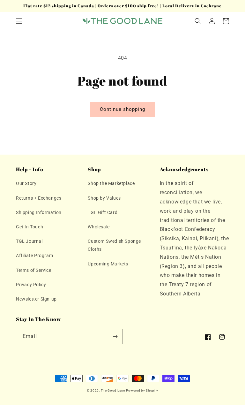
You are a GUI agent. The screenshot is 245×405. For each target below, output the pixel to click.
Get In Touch (29, 226)
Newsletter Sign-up (36, 299)
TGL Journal (29, 241)
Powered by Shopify (142, 390)
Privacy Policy (31, 284)
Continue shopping (122, 109)
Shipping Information (39, 212)
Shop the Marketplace (111, 183)
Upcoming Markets (108, 263)
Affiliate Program (34, 255)
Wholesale (98, 226)
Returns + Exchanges (38, 198)
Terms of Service (33, 270)
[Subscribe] (115, 336)
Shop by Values (104, 198)
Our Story (26, 183)
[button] (19, 21)
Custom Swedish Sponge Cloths (114, 245)
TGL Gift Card (102, 212)
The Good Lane (113, 390)
